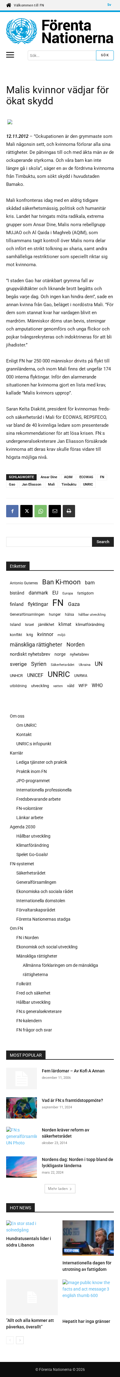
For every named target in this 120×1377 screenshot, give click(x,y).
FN (102, 477)
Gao (12, 484)
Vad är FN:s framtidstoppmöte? (72, 1100)
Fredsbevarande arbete (38, 799)
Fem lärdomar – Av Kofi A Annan (73, 1070)
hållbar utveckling (92, 615)
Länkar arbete (29, 817)
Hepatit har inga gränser (86, 1321)
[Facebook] (12, 511)
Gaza (74, 604)
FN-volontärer (29, 808)
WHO (97, 685)
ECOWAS (86, 477)
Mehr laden (58, 1188)
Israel (29, 624)
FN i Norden (27, 937)
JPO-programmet (33, 780)
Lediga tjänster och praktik (41, 762)
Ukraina (84, 665)
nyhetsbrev (79, 654)
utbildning (18, 686)
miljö (61, 635)
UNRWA (80, 676)
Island (15, 624)
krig (29, 634)
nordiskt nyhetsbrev (30, 654)
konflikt (16, 635)
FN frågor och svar (34, 1029)
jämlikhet (46, 624)
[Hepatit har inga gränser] (88, 1297)
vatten (58, 686)
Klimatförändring (32, 845)
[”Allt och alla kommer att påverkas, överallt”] (32, 1297)
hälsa (69, 614)
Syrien (38, 664)
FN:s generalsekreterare (39, 1011)
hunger (55, 614)
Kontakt (24, 734)
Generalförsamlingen (27, 614)
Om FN (16, 928)
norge (60, 654)
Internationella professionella (44, 789)
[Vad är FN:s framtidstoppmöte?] (21, 1108)
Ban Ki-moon (61, 582)
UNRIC (88, 484)
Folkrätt (23, 983)
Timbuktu (69, 484)
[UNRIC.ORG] (60, 31)
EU (55, 593)
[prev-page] (10, 1340)
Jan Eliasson (31, 484)
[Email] (55, 511)
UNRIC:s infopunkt (33, 743)
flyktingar (38, 604)
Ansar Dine (49, 477)
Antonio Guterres (24, 583)
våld (70, 685)
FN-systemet (22, 863)
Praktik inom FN (31, 771)
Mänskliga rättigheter (36, 956)
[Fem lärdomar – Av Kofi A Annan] (21, 1078)
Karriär (16, 753)
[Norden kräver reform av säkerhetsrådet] (21, 1137)
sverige (18, 664)
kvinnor (45, 634)
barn (90, 583)
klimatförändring (90, 624)
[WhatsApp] (40, 511)
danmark (38, 593)
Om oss (17, 716)
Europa (67, 593)
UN (99, 664)
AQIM (68, 477)
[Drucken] (69, 511)
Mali (51, 484)
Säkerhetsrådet (62, 665)
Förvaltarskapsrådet (35, 909)
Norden (75, 644)
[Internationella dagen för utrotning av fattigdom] (88, 1239)
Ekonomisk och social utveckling (47, 946)
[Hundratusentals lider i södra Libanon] (32, 1226)
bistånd (17, 592)
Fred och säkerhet (33, 993)
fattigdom (85, 593)
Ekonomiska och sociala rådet (44, 891)
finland (16, 604)
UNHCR (16, 675)
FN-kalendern (29, 1020)
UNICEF (35, 675)
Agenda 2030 (22, 826)
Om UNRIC (26, 725)
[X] (26, 511)
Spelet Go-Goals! (32, 854)
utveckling (40, 685)
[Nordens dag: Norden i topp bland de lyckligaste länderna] (21, 1167)
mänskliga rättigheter (36, 644)
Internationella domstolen (40, 900)
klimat (64, 624)
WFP (82, 685)
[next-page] (20, 1340)
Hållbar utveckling (33, 836)
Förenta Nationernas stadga (43, 919)
